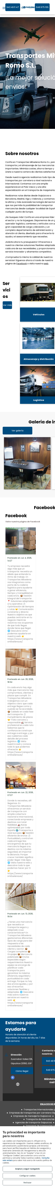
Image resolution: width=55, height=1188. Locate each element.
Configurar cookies (27, 1175)
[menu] (4, 8)
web (46, 263)
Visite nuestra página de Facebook (22, 521)
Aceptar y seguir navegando (27, 1168)
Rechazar (27, 1182)
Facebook (21, 263)
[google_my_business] (13, 1078)
